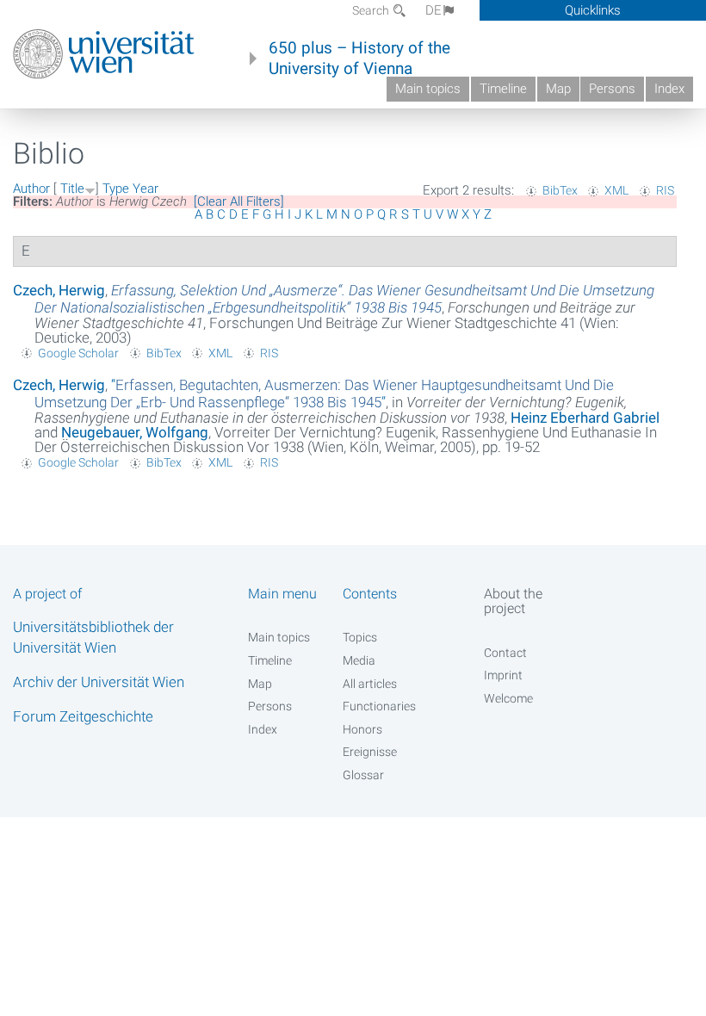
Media (359, 660)
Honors (362, 729)
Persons (612, 88)
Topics (360, 637)
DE (433, 10)
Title (72, 188)
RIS (665, 190)
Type (115, 188)
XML (616, 190)
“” (324, 393)
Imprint (503, 675)
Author (31, 188)
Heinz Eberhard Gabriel (585, 417)
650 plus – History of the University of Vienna (359, 58)
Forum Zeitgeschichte (83, 716)
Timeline (503, 88)
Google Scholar (78, 353)
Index (669, 88)
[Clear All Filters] (239, 201)
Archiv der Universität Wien (98, 682)
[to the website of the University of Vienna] (104, 54)
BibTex (560, 190)
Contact (505, 653)
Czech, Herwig (59, 290)
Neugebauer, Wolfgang (134, 432)
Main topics (428, 88)
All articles (370, 684)
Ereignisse (370, 752)
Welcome (508, 698)
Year (145, 188)
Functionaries (379, 706)
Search (372, 10)
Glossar (363, 775)
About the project (513, 600)
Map (558, 88)
